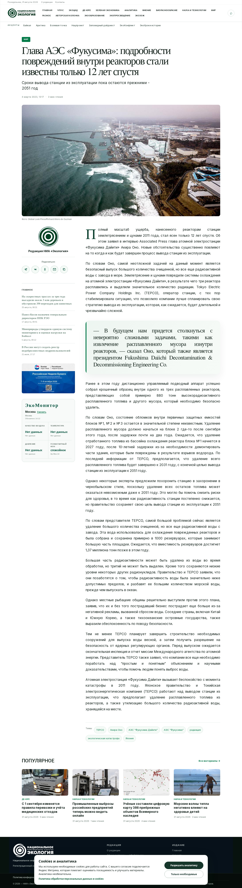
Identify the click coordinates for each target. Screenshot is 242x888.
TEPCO (100, 729)
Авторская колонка (68, 16)
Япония (130, 738)
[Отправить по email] (54, 269)
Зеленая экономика (108, 10)
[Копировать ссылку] (64, 269)
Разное (46, 16)
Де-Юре (87, 10)
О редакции (47, 2)
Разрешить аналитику (183, 865)
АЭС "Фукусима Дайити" (143, 729)
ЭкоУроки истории (150, 25)
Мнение (146, 10)
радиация (195, 729)
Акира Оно (116, 729)
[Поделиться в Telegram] (26, 269)
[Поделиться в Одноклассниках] (45, 269)
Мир (213, 10)
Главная (47, 10)
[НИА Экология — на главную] (22, 13)
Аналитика (131, 10)
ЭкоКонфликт (127, 25)
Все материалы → (209, 760)
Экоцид (73, 10)
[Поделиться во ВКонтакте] (35, 269)
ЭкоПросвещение (119, 16)
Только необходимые (184, 874)
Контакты (59, 2)
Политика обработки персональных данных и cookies (71, 878)
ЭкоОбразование (95, 16)
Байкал (27, 25)
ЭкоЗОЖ (139, 16)
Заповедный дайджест (102, 25)
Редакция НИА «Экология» (48, 251)
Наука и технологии (194, 10)
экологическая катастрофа (103, 738)
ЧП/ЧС (60, 10)
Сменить (41, 412)
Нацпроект (78, 25)
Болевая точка (58, 25)
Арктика (41, 25)
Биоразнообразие (167, 10)
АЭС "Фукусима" (174, 729)
